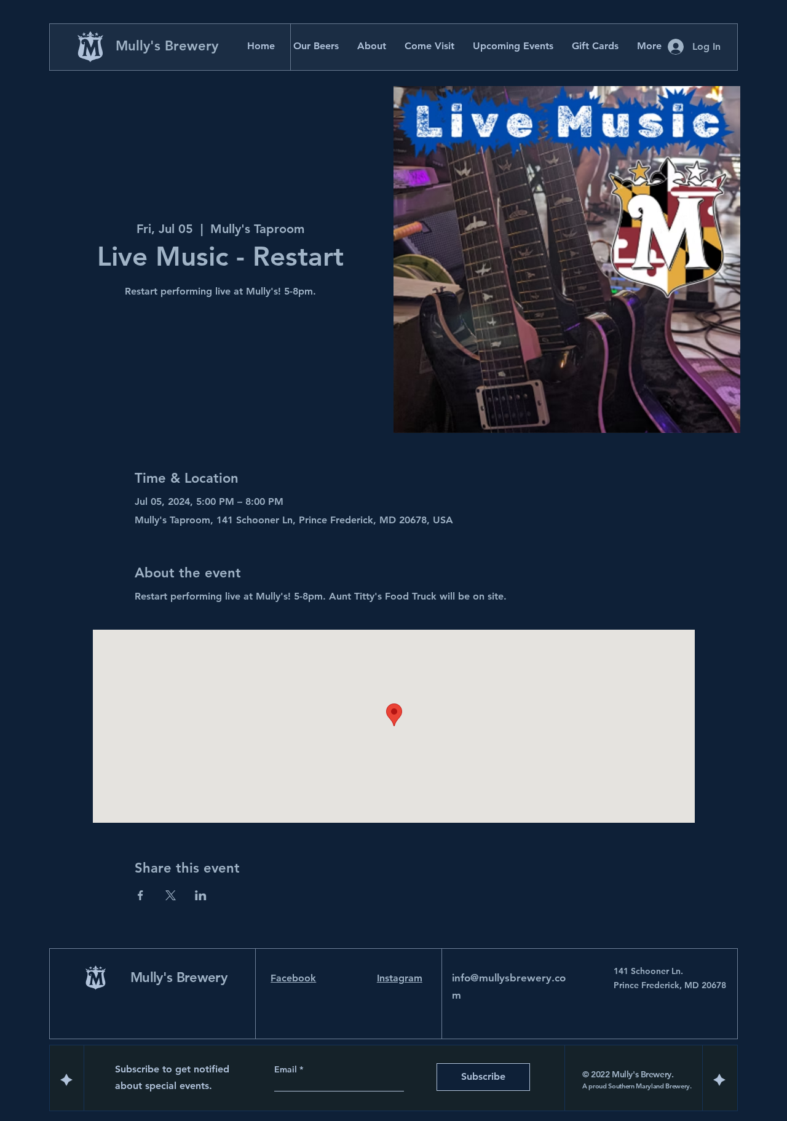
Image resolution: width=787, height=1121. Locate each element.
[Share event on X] (170, 895)
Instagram (399, 978)
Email (286, 1069)
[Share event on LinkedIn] (201, 895)
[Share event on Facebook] (140, 895)
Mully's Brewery (167, 46)
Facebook (293, 978)
